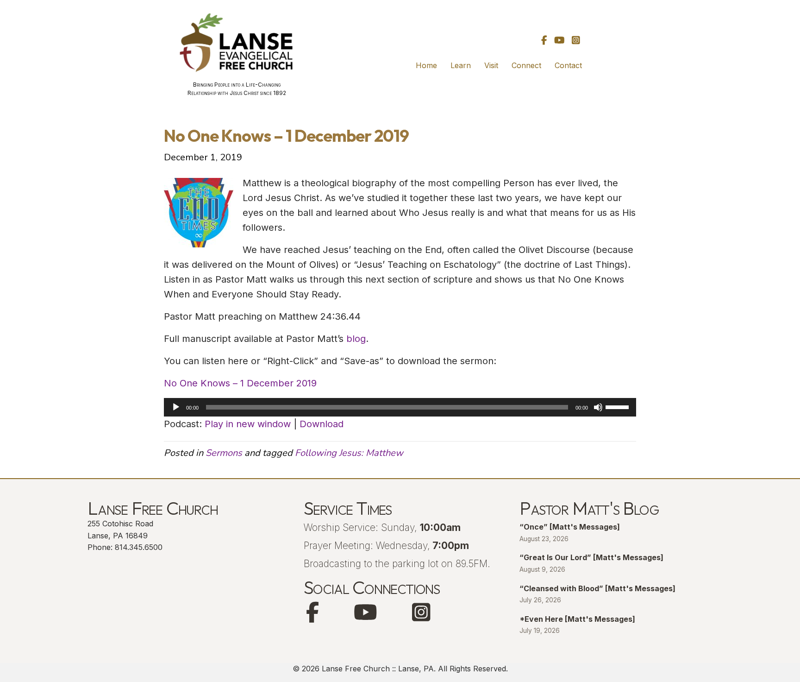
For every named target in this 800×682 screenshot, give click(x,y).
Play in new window (248, 423)
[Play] (176, 407)
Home (426, 65)
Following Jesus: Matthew (349, 453)
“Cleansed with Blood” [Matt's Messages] (597, 588)
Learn (460, 65)
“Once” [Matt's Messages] (569, 526)
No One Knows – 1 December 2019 (240, 383)
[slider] (618, 406)
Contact (568, 65)
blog (356, 338)
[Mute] (598, 407)
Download (322, 423)
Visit (491, 65)
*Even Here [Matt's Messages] (577, 619)
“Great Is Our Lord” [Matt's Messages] (591, 557)
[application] (400, 407)
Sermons (224, 453)
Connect (526, 65)
